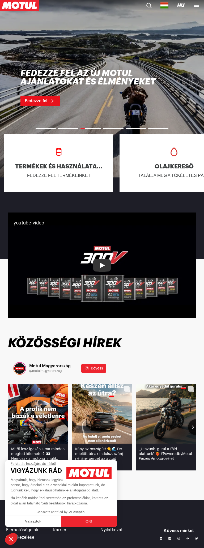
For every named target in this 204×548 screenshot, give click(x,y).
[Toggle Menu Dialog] (196, 5)
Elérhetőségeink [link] (22, 530)
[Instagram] (178, 538)
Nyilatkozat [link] (111, 530)
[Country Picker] (164, 5)
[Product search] (149, 5)
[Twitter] (196, 538)
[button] (11, 539)
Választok (33, 521)
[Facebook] (169, 538)
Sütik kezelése (20, 537)
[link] (102, 88)
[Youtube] (187, 538)
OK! (89, 521)
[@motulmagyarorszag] (19, 368)
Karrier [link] (59, 530)
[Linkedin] (161, 538)
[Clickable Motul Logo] (19, 5)
